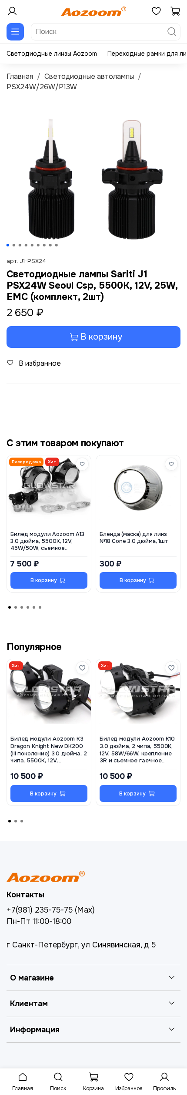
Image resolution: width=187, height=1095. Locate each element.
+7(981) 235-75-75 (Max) (51, 910)
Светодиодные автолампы (89, 76)
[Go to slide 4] (26, 245)
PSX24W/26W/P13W (42, 86)
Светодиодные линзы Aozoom (52, 53)
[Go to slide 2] (14, 245)
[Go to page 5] (34, 607)
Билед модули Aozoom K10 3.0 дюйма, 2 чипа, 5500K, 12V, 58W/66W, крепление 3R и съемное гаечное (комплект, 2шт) (137, 750)
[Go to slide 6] (38, 245)
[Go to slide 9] (56, 245)
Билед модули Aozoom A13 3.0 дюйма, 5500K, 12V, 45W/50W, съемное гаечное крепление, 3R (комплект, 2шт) (47, 541)
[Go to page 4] (28, 607)
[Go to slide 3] (20, 245)
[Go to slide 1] (8, 245)
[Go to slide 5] (32, 245)
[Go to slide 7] (44, 245)
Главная (20, 76)
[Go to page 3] (21, 607)
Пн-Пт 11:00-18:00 (39, 921)
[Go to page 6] (40, 607)
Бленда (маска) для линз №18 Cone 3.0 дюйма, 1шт (134, 538)
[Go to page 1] (9, 607)
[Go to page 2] (15, 607)
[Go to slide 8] (50, 245)
